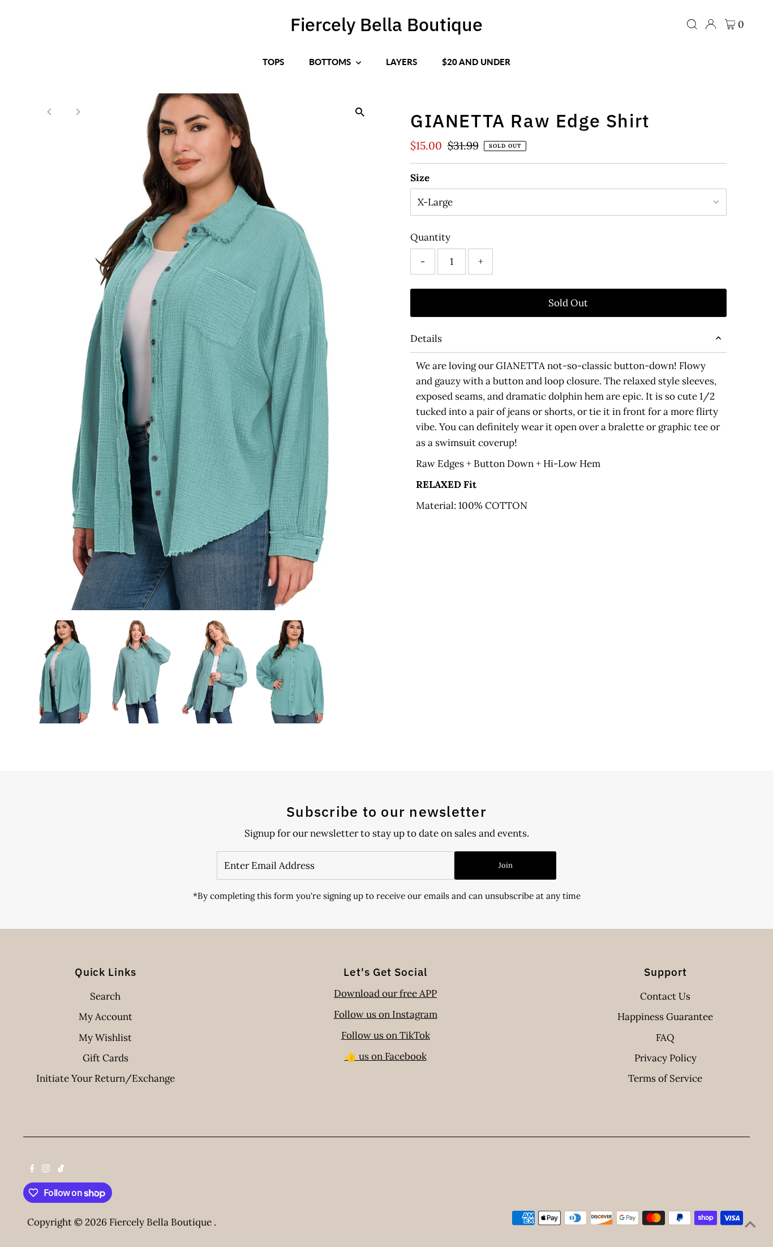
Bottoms (331, 62)
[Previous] (49, 112)
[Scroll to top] (750, 1224)
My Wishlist (105, 1037)
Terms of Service (665, 1078)
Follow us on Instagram (385, 1014)
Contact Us (665, 996)
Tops (273, 62)
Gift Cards (105, 1058)
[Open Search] (692, 24)
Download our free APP (385, 993)
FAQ (665, 1037)
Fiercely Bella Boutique (386, 24)
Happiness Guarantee (665, 1016)
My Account (105, 1016)
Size (420, 178)
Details (426, 338)
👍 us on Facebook (386, 1056)
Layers (401, 62)
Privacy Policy (665, 1058)
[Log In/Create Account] (711, 24)
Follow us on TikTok (385, 1035)
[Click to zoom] (359, 112)
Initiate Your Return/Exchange (105, 1078)
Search (105, 996)
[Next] (77, 112)
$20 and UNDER (476, 62)
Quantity (430, 237)
